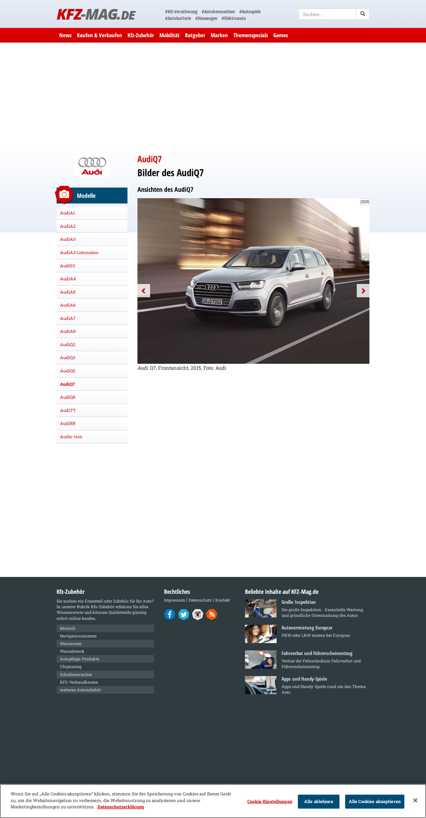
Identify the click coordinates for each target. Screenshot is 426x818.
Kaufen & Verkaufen (99, 35)
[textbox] (334, 14)
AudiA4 (68, 279)
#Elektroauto (234, 18)
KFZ (96, 14)
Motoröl (67, 628)
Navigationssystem (78, 635)
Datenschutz (200, 600)
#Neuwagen (206, 18)
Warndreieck (72, 651)
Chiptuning (71, 666)
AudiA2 (68, 226)
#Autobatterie (178, 18)
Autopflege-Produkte (79, 658)
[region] (213, 801)
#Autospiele (250, 11)
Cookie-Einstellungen (269, 801)
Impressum (174, 600)
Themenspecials (250, 35)
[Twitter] (184, 614)
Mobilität (169, 35)
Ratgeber (195, 35)
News (65, 35)
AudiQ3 (67, 357)
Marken (219, 35)
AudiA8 (68, 331)
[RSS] (212, 614)
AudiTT (68, 410)
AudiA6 (68, 305)
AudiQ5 (67, 371)
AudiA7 (68, 318)
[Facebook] (170, 614)
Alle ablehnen (318, 801)
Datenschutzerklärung (121, 807)
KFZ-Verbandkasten (79, 682)
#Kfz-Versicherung (181, 11)
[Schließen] (415, 800)
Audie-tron (71, 437)
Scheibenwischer (76, 674)
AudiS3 (67, 266)
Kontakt (222, 600)
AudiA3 (68, 239)
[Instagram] (198, 614)
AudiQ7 (67, 384)
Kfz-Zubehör (140, 35)
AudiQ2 (67, 344)
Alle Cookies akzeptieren (375, 801)
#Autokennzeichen (218, 11)
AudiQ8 (67, 397)
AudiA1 (67, 213)
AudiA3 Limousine (79, 252)
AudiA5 (68, 292)
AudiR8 (67, 423)
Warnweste (70, 643)
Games (280, 35)
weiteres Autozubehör (80, 689)
